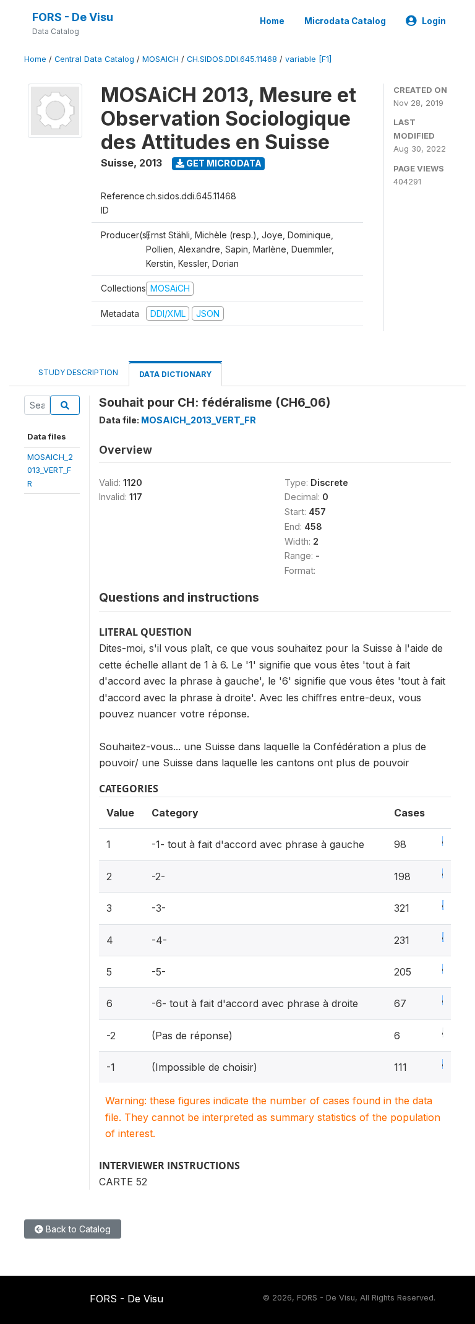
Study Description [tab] (78, 372)
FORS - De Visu (72, 17)
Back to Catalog (77, 1229)
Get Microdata (223, 163)
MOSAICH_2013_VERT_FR (50, 470)
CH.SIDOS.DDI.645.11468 (232, 59)
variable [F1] (308, 59)
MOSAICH (160, 59)
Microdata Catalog (345, 21)
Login (434, 21)
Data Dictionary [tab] (175, 374)
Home (272, 21)
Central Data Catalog (94, 59)
